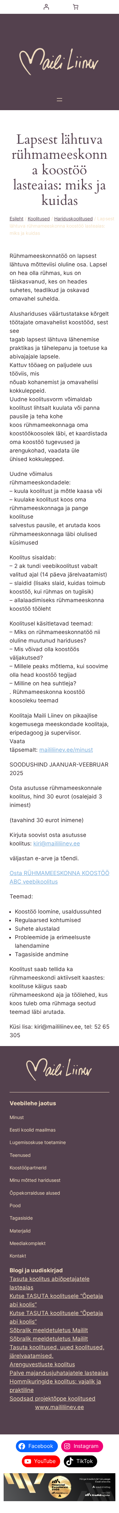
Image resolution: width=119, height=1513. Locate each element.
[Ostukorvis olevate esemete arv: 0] (76, 7)
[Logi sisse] (46, 7)
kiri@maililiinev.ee (56, 843)
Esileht (16, 218)
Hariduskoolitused (73, 218)
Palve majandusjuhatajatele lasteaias (59, 1373)
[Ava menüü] (59, 100)
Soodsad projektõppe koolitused (53, 1398)
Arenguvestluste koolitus (42, 1364)
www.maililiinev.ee (59, 1407)
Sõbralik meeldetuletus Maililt (49, 1330)
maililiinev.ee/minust (66, 749)
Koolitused (39, 218)
